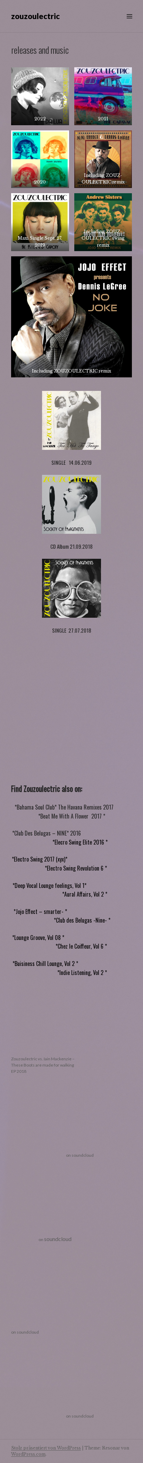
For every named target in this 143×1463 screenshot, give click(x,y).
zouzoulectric (35, 16)
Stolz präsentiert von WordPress (46, 1448)
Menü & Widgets (129, 24)
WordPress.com (28, 1454)
